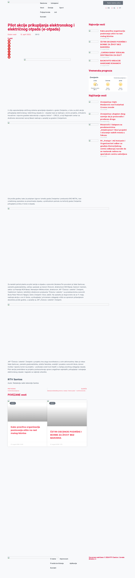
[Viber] (47, 49)
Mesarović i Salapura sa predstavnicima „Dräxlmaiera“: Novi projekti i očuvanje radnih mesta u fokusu (113, 130)
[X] (47, 54)
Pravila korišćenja (57, 563)
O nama (53, 559)
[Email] (47, 57)
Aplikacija (73, 563)
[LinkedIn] (47, 46)
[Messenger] (47, 43)
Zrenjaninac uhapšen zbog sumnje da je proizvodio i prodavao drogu (112, 116)
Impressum (64, 559)
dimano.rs (92, 559)
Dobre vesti (12, 34)
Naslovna (43, 3)
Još (55, 12)
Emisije (50, 8)
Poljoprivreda (45, 12)
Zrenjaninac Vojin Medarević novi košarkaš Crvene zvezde (112, 104)
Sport (61, 8)
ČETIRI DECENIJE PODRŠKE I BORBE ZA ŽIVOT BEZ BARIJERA (66, 434)
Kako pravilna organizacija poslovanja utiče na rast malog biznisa (25, 430)
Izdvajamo (54, 3)
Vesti (42, 8)
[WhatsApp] (47, 51)
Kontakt (43, 17)
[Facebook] (47, 40)
